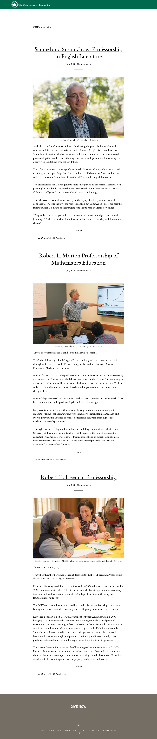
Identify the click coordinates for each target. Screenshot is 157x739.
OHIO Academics (57, 237)
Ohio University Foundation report (31, 4)
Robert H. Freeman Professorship (79, 477)
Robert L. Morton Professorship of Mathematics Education (78, 259)
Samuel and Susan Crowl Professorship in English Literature (78, 52)
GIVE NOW (78, 706)
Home (78, 230)
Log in (79, 733)
